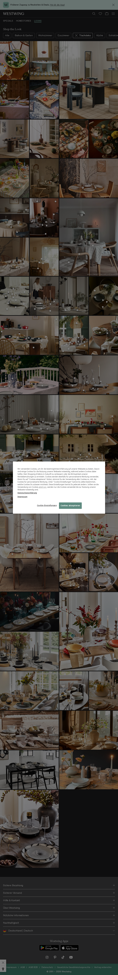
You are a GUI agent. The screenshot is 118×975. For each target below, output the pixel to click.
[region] (59, 487)
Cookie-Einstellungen (47, 505)
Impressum (22, 497)
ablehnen (42, 487)
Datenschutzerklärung (27, 493)
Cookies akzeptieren (70, 505)
